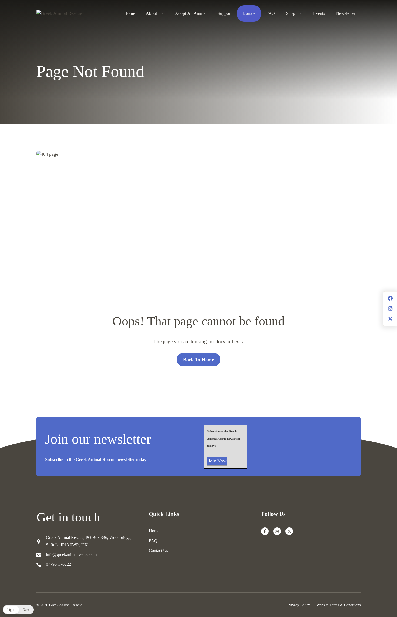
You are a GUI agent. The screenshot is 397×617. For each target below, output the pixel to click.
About (151, 13)
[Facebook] (265, 531)
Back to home (198, 359)
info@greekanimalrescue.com (71, 554)
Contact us (158, 550)
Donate (249, 13)
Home (129, 13)
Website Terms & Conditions (339, 605)
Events (319, 13)
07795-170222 (58, 564)
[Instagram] (277, 531)
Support (224, 13)
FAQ (270, 13)
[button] (18, 609)
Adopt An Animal (191, 13)
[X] (289, 531)
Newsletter (345, 13)
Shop (290, 13)
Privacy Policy (299, 605)
